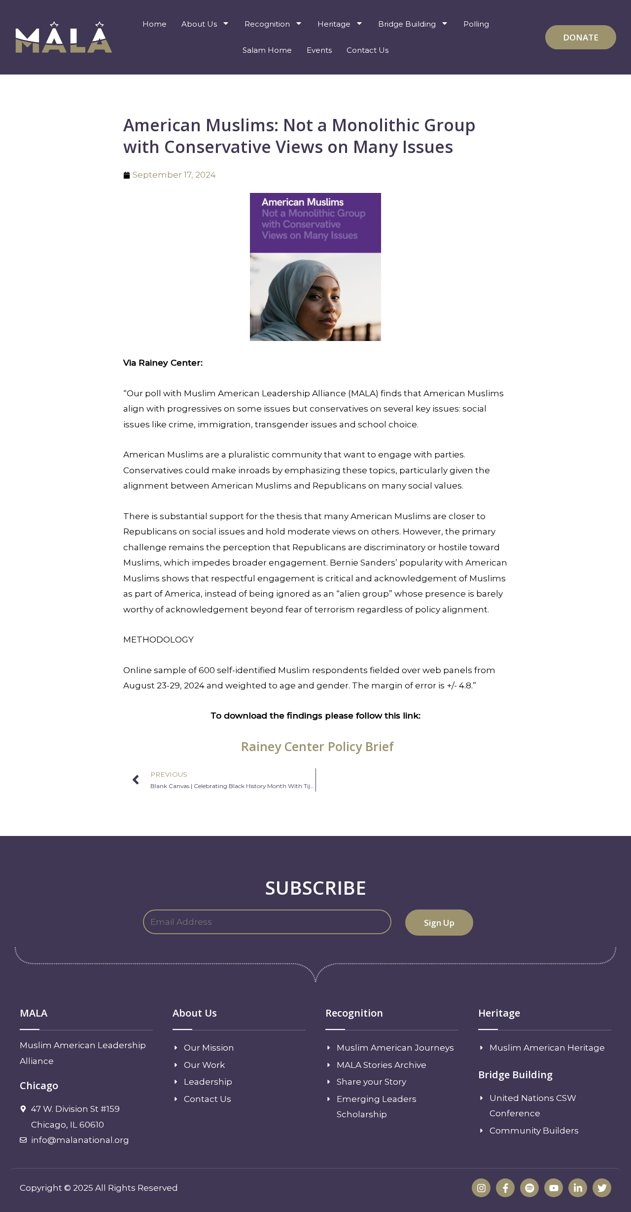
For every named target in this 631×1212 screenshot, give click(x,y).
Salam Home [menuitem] (267, 50)
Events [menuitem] (319, 50)
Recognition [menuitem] (267, 24)
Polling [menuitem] (476, 24)
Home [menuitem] (154, 24)
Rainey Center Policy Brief (317, 746)
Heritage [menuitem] (334, 24)
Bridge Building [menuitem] (407, 24)
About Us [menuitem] (199, 24)
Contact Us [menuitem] (367, 50)
